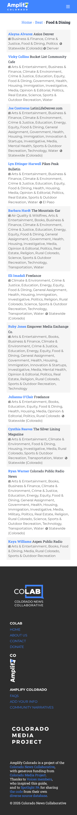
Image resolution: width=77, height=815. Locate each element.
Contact (18, 641)
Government (43, 81)
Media (13, 90)
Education (43, 76)
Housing (15, 86)
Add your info (23, 702)
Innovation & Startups (48, 365)
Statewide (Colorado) (25, 48)
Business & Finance (27, 39)
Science (34, 95)
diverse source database (28, 795)
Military (14, 514)
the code (16, 791)
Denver (53, 48)
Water (48, 100)
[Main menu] (68, 6)
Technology (37, 151)
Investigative (56, 86)
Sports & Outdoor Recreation (32, 384)
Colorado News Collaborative (32, 767)
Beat (39, 22)
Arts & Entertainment (29, 67)
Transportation (20, 267)
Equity (59, 76)
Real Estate (17, 95)
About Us (18, 635)
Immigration (34, 86)
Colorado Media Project (28, 775)
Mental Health (20, 146)
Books (39, 220)
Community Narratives (32, 707)
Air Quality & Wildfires (29, 215)
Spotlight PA (30, 787)
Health (61, 81)
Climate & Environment (42, 72)
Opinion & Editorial (35, 90)
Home (27, 22)
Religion (27, 253)
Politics (52, 44)
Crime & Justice (21, 76)
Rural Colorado (47, 253)
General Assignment (50, 290)
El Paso (48, 202)
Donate (17, 647)
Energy (60, 122)
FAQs (14, 696)
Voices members (39, 779)
